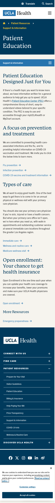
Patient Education (14, 391)
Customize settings (27, 487)
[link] (10, 458)
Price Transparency (14, 413)
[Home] (4, 23)
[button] (28, 3)
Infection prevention (13, 170)
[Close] (51, 468)
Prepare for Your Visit (15, 376)
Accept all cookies (27, 495)
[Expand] (49, 353)
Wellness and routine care (16, 245)
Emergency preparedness (15, 320)
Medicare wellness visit (14, 250)
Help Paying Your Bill (15, 405)
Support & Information (14, 27)
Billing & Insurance (14, 398)
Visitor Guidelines (13, 384)
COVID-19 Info (12, 427)
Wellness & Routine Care (17, 434)
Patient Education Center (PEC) (28, 100)
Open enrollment (11, 303)
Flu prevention (10, 165)
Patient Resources (20, 23)
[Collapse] (49, 368)
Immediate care (10, 240)
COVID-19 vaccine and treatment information (25, 175)
